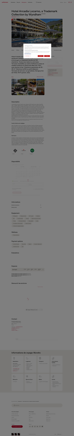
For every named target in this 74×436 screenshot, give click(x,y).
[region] (37, 51)
